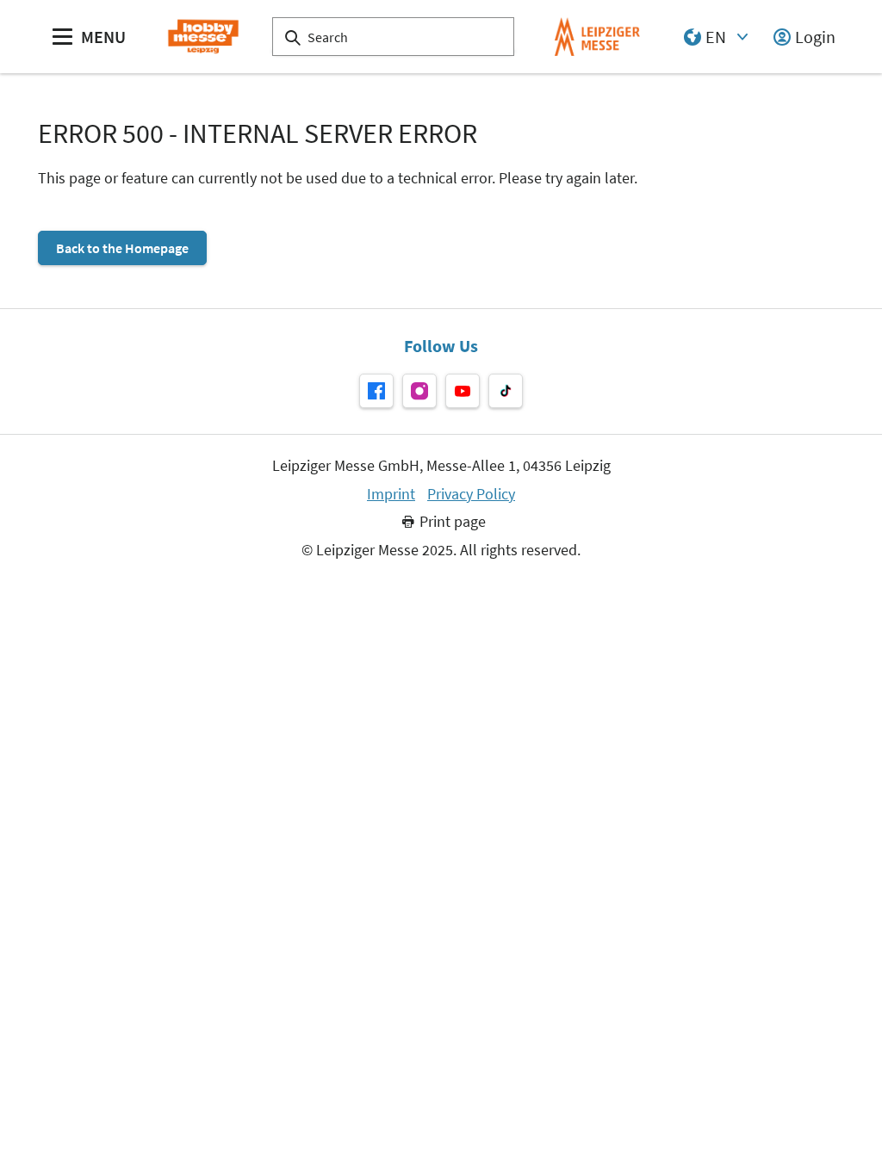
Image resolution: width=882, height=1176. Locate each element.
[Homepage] (203, 36)
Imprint (391, 494)
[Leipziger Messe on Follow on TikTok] (505, 391)
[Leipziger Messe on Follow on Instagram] (419, 391)
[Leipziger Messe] (597, 36)
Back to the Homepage (122, 248)
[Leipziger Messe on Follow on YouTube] (462, 391)
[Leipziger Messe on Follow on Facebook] (376, 391)
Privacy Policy (471, 494)
